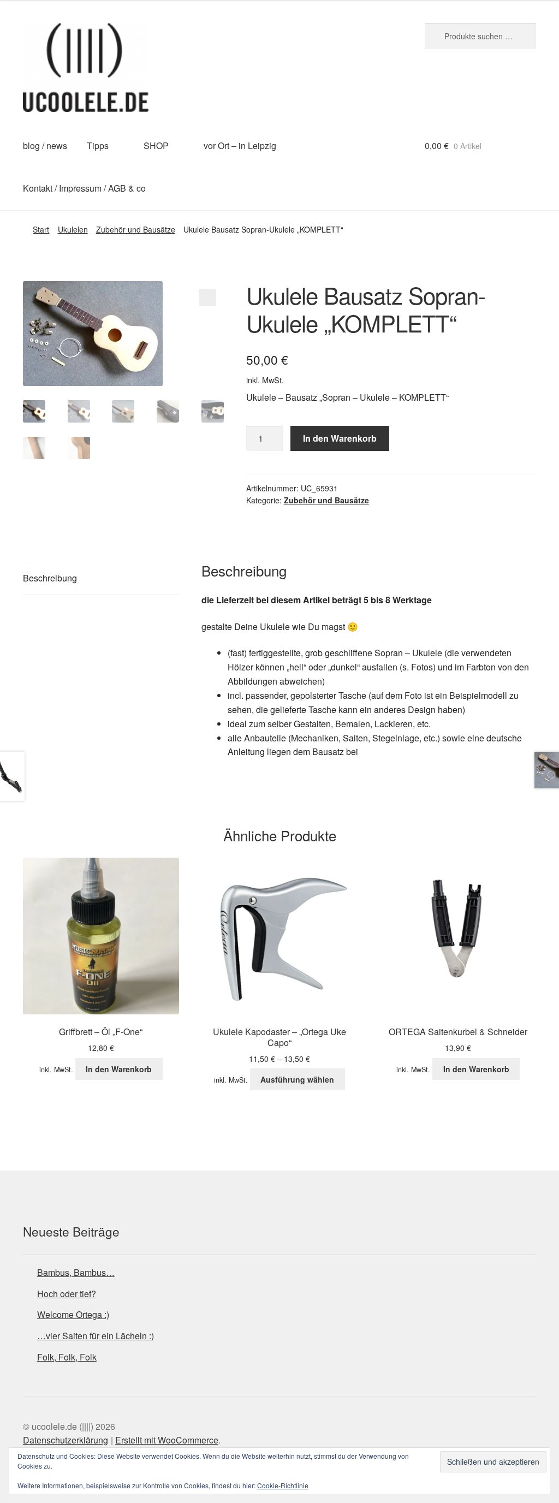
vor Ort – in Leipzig (240, 145)
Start (41, 229)
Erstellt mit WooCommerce (166, 1440)
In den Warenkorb (340, 438)
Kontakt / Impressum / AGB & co (84, 188)
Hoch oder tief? (66, 1293)
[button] (207, 297)
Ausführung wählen (297, 1079)
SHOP (156, 145)
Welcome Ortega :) (73, 1314)
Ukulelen (73, 229)
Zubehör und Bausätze (135, 229)
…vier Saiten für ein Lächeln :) (95, 1335)
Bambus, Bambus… (76, 1272)
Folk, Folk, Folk (67, 1357)
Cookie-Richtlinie (282, 1485)
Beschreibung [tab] (50, 578)
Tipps (98, 145)
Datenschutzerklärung (65, 1440)
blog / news (45, 145)
